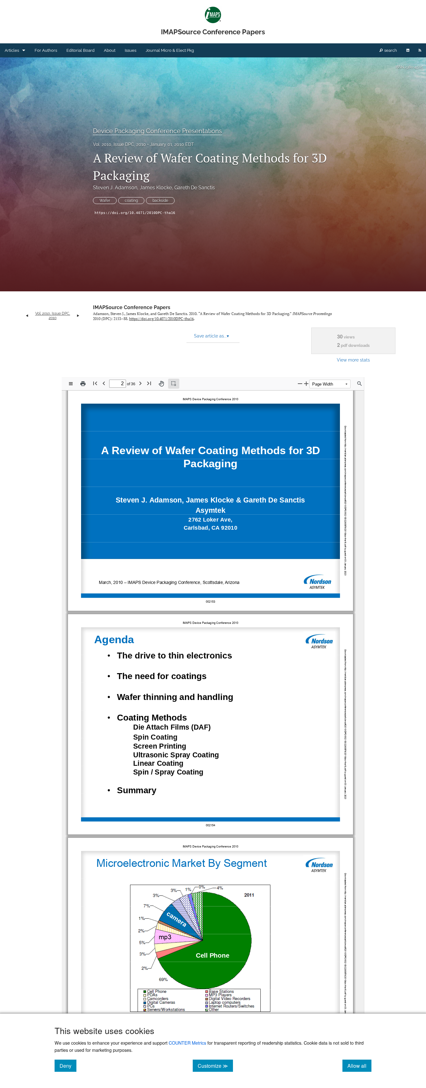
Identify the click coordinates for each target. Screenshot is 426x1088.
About (109, 50)
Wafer (104, 200)
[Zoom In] (306, 383)
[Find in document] (359, 384)
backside (160, 200)
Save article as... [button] (211, 335)
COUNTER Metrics (187, 1042)
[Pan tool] (161, 384)
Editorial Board (80, 50)
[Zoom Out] (300, 383)
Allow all (359, 1065)
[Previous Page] (104, 383)
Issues (130, 50)
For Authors (46, 50)
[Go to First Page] (95, 383)
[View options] (70, 383)
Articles (12, 50)
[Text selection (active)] (173, 384)
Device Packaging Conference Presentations (157, 131)
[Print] (83, 384)
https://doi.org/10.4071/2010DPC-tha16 (134, 213)
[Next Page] (140, 383)
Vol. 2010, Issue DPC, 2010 (119, 144)
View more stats (353, 359)
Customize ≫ (215, 1065)
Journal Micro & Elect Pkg (170, 50)
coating (131, 200)
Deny (68, 1065)
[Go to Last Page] (149, 383)
